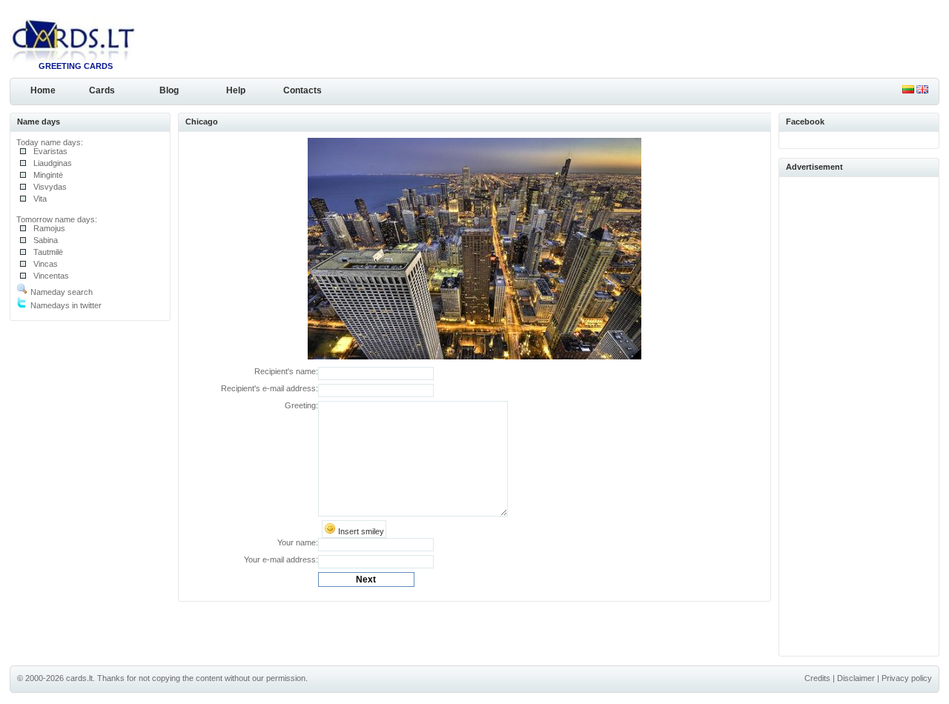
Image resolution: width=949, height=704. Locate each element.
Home (43, 90)
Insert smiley (360, 531)
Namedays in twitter (65, 305)
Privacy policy (907, 678)
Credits (817, 678)
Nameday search (60, 292)
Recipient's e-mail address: (269, 388)
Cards (102, 90)
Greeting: (301, 405)
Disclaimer (856, 678)
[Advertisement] (859, 414)
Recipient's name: (286, 371)
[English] (922, 90)
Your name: (297, 542)
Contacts (302, 90)
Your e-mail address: (281, 559)
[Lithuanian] (908, 90)
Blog (169, 90)
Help (235, 90)
